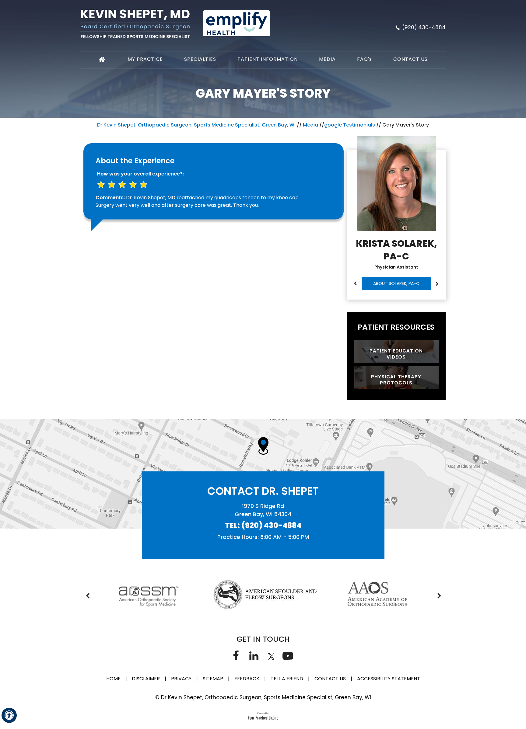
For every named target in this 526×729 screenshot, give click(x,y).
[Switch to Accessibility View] (9, 715)
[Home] (102, 59)
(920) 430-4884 (424, 27)
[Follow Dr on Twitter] (270, 655)
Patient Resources (396, 327)
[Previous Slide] (355, 283)
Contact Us (410, 59)
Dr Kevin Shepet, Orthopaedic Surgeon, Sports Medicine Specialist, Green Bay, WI (196, 124)
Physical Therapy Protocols (396, 379)
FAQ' (364, 59)
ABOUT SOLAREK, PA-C (396, 283)
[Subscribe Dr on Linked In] (254, 655)
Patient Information (267, 59)
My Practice (145, 59)
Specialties (200, 59)
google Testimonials (349, 124)
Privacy (181, 678)
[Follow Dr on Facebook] (236, 655)
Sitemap (213, 678)
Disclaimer (146, 678)
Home (113, 678)
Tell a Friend (287, 678)
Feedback (246, 678)
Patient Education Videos (396, 354)
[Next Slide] (437, 284)
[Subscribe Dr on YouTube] (288, 655)
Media (327, 59)
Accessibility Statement (388, 678)
